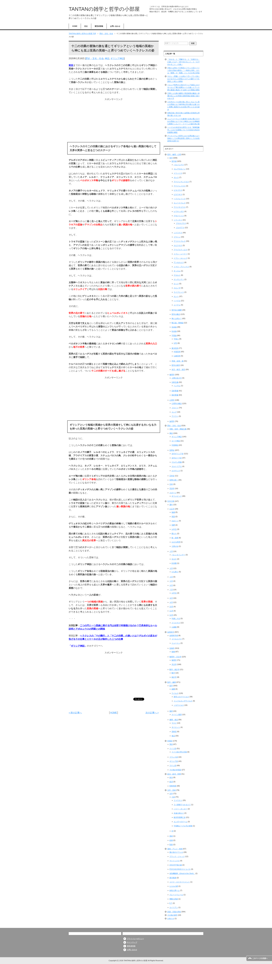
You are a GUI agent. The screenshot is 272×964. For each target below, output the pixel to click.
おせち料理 (176, 542)
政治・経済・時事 (174, 774)
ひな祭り (175, 572)
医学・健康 (171, 682)
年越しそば (176, 619)
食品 (173, 736)
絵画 (171, 840)
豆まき (174, 559)
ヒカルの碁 (173, 886)
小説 (173, 797)
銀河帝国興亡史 (180, 817)
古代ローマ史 (177, 458)
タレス (176, 177)
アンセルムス (179, 262)
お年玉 (174, 529)
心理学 (172, 400)
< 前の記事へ (75, 712)
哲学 (171, 158)
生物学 (172, 648)
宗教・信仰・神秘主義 (177, 429)
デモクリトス (179, 216)
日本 (171, 484)
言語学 (172, 489)
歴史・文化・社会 (95, 58)
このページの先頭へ (260, 958)
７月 (171, 590)
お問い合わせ (115, 26)
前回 (71, 65)
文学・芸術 (171, 790)
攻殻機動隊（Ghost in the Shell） (182, 873)
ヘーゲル (177, 301)
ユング (174, 412)
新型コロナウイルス (181, 697)
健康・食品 (173, 720)
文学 (171, 794)
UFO (175, 343)
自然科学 (170, 632)
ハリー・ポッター (180, 809)
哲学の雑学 (176, 365)
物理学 (174, 660)
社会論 (174, 331)
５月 (171, 581)
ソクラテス (178, 233)
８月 (171, 598)
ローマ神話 (176, 441)
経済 (171, 782)
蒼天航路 (172, 878)
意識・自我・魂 (177, 361)
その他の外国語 (175, 770)
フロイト (175, 408)
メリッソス (178, 173)
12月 (171, 615)
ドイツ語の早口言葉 (179, 752)
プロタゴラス (181, 223)
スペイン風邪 (177, 715)
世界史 (172, 450)
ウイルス (175, 693)
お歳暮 (174, 627)
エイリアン (173, 907)
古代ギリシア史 (177, 454)
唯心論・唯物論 (177, 323)
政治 (171, 777)
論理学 (172, 421)
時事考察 (172, 786)
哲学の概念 (176, 314)
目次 (86, 26)
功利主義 (175, 382)
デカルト (177, 275)
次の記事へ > (152, 712)
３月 (171, 568)
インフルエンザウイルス (183, 701)
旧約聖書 (175, 391)
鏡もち (174, 534)
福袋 (173, 512)
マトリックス (174, 861)
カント (176, 296)
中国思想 (177, 352)
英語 (171, 744)
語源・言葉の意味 (174, 912)
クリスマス (176, 623)
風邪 (171, 711)
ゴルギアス (180, 228)
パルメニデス (179, 165)
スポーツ (172, 493)
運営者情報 (99, 26)
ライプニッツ (179, 292)
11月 (171, 611)
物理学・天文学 (175, 657)
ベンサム (177, 386)
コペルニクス (177, 639)
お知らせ (170, 919)
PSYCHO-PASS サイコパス (180, 869)
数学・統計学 (174, 670)
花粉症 (174, 732)
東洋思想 (175, 348)
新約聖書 (175, 395)
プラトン (177, 237)
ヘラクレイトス (180, 199)
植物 (173, 652)
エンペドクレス (180, 203)
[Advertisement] (114, 121)
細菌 (173, 689)
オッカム (177, 271)
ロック (176, 284)
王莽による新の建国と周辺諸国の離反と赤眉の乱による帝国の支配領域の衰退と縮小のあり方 (183, 95)
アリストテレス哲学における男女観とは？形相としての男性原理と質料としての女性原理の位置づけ (183, 138)
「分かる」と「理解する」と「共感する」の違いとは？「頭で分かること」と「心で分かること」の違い (183, 61)
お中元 (174, 593)
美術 (171, 836)
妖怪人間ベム (174, 890)
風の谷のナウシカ (176, 852)
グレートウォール (176, 895)
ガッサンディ (179, 279)
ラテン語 (172, 766)
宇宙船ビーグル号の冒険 (183, 826)
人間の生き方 (177, 378)
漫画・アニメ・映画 (175, 849)
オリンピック (177, 496)
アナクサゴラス (180, 207)
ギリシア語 (173, 761)
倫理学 (172, 375)
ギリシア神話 (117, 58)
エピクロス (178, 245)
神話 (107, 58)
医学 (171, 686)
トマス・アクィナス (181, 267)
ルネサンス (176, 471)
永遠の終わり (179, 813)
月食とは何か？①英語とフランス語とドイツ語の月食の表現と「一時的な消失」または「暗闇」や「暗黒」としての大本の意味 (183, 70)
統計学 (174, 677)
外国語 (169, 741)
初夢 (173, 525)
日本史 (172, 476)
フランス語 (173, 757)
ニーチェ (177, 305)
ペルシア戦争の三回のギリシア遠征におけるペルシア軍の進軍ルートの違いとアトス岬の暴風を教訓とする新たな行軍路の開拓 (183, 87)
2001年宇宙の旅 (175, 865)
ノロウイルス (179, 705)
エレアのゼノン (180, 169)
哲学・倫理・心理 (174, 155)
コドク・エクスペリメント (179, 882)
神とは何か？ (177, 319)
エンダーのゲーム (180, 822)
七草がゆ (175, 546)
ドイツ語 (172, 749)
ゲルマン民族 (177, 462)
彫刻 (171, 845)
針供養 (174, 563)
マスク (174, 723)
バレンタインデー (178, 555)
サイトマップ (132, 942)
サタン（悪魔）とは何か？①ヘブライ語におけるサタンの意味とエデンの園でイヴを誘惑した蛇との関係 (183, 78)
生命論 (174, 327)
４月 (171, 577)
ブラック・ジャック (177, 856)
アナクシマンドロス (181, 182)
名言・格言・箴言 (178, 370)
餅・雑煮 (175, 538)
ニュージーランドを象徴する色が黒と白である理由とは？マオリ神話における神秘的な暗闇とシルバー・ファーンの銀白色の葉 (183, 121)
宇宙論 (174, 336)
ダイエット (176, 727)
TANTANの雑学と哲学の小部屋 (104, 9)
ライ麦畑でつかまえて (182, 805)
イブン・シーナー (180, 254)
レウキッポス (179, 211)
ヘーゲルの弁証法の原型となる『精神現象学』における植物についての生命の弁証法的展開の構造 (183, 129)
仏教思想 (177, 356)
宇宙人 (176, 339)
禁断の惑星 (173, 899)
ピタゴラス (178, 190)
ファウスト (178, 800)
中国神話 (175, 445)
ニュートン (176, 643)
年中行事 (170, 501)
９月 (171, 602)
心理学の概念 (177, 404)
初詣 (173, 517)
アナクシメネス (180, 186)
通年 (171, 505)
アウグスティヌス (180, 250)
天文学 (174, 664)
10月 (171, 607)
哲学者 (174, 161)
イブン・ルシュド (180, 258)
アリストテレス (180, 241)
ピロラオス (178, 194)
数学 (173, 673)
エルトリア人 (177, 466)
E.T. (170, 903)
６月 (171, 585)
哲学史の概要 (177, 310)
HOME (74, 26)
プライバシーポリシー (135, 939)
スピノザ (177, 288)
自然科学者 (173, 636)
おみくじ (175, 521)
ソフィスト (178, 220)
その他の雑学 (172, 915)
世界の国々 (173, 480)
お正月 (172, 509)
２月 (171, 551)
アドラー (175, 416)
